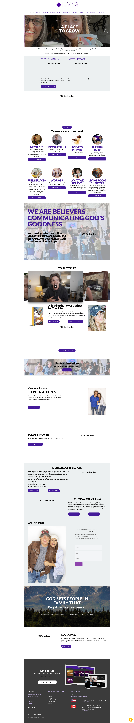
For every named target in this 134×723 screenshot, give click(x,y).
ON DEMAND (94, 514)
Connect (93, 12)
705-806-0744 (85, 710)
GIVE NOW (66, 646)
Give (86, 12)
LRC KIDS (67, 127)
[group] (55, 286)
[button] (29, 286)
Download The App (47, 682)
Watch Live (33, 491)
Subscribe (78, 564)
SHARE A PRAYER (35, 444)
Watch (45, 12)
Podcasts (30, 701)
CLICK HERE (36, 159)
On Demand (54, 491)
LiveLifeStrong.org (33, 696)
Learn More (34, 407)
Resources (67, 12)
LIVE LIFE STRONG (55, 12)
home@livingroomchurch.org (79, 696)
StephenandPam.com (34, 694)
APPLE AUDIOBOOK (67, 350)
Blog (29, 699)
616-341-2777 (85, 702)
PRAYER (75, 12)
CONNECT (67, 370)
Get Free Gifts (75, 321)
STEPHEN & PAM (48, 86)
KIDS (81, 12)
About (38, 12)
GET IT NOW (53, 321)
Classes (30, 703)
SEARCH (101, 12)
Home (32, 12)
